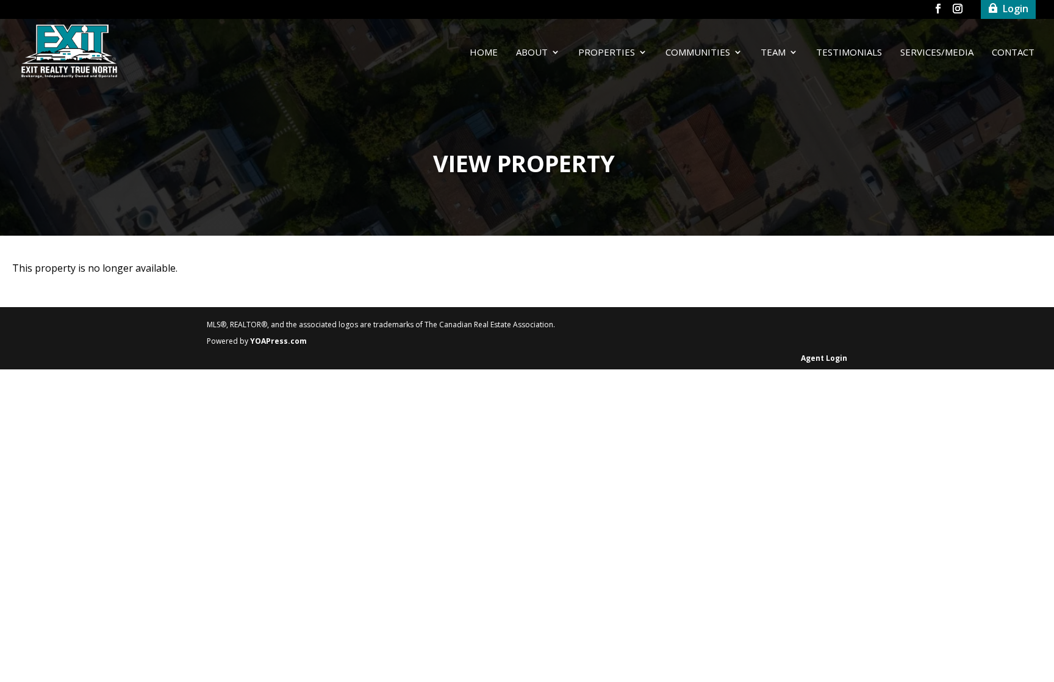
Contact (1013, 53)
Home (484, 53)
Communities (697, 53)
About (532, 53)
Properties (606, 53)
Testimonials (849, 53)
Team (773, 53)
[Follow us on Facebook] (938, 11)
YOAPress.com (278, 341)
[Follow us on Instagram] (958, 11)
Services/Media (936, 53)
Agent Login (824, 358)
